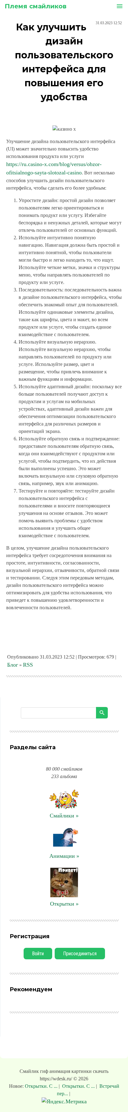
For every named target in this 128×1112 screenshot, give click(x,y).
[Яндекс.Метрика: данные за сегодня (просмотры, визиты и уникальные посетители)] (64, 1101)
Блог (12, 665)
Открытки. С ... (42, 1086)
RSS (28, 665)
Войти (38, 954)
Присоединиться (80, 954)
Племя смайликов (35, 6)
